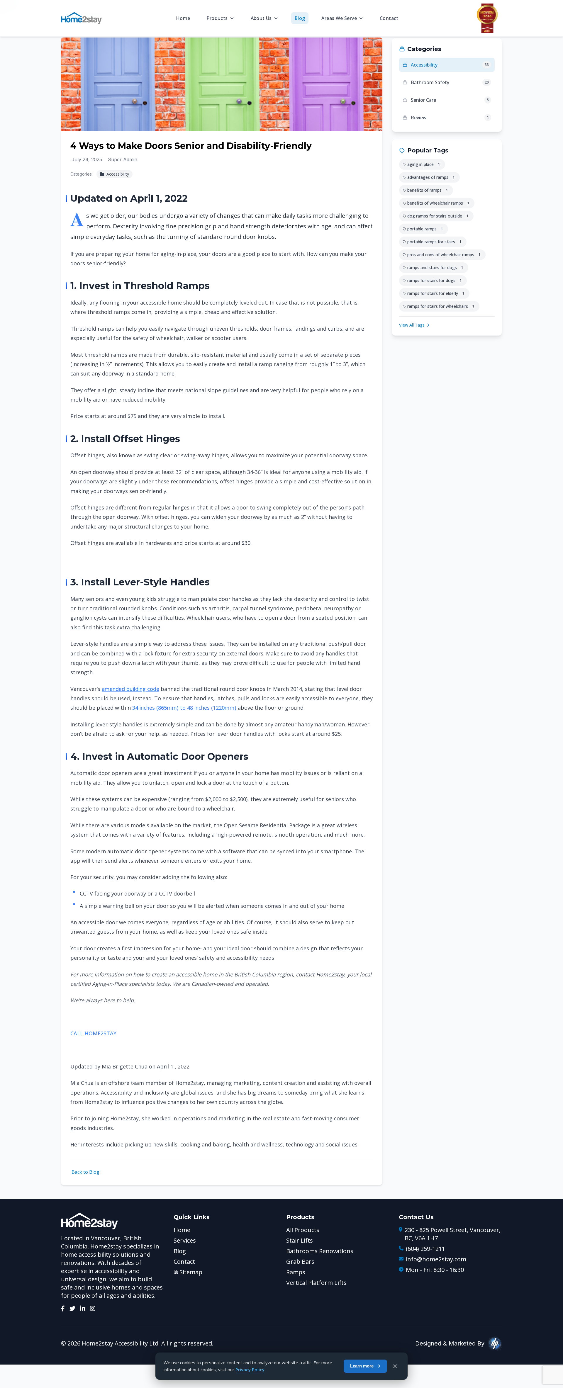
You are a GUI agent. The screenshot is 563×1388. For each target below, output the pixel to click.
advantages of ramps (431, 177)
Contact (389, 18)
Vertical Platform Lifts (316, 1283)
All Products (302, 1230)
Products (217, 18)
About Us (261, 18)
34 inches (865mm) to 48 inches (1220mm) (184, 707)
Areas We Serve (339, 18)
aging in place (423, 164)
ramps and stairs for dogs (435, 267)
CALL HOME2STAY (93, 1033)
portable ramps (425, 229)
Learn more (362, 1365)
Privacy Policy (249, 1369)
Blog (300, 18)
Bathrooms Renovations (319, 1251)
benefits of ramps (427, 190)
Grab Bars (300, 1261)
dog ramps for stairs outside (437, 216)
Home (183, 18)
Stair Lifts (299, 1240)
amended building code (130, 688)
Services (185, 1240)
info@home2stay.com (436, 1259)
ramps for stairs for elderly (435, 293)
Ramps (295, 1272)
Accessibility (117, 174)
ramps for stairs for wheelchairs (440, 306)
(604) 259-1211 (425, 1249)
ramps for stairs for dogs (434, 280)
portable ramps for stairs (434, 241)
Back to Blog (85, 1172)
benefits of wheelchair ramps (438, 203)
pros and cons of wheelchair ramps (443, 254)
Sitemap (190, 1272)
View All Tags (412, 325)
